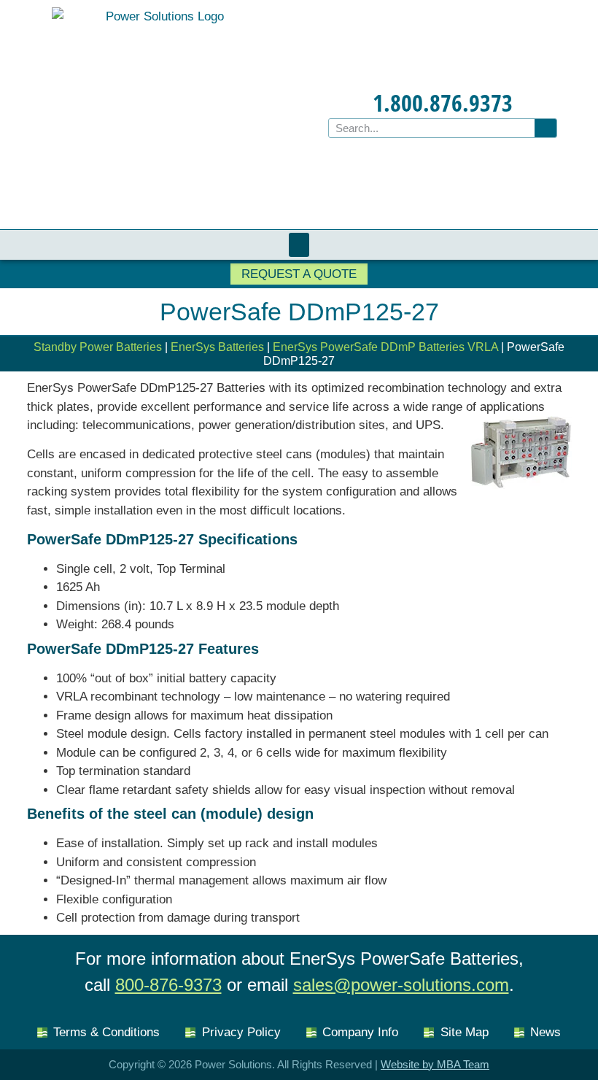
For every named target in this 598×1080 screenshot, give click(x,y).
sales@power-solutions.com (401, 985)
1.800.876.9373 (443, 102)
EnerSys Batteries (217, 347)
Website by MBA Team (435, 1064)
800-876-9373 (168, 985)
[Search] (545, 128)
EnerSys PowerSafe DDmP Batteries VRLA (385, 347)
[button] (299, 245)
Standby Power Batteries (98, 347)
